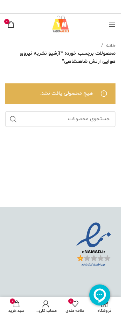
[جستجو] (13, 119)
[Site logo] (60, 23)
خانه (110, 45)
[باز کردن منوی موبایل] (112, 24)
